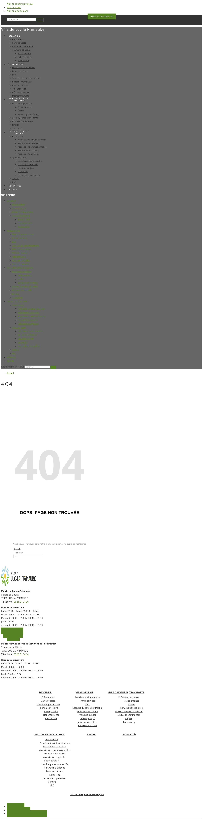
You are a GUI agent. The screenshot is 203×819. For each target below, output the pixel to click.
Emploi (15, 293)
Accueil (10, 373)
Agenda (10, 360)
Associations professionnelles (32, 316)
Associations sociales (28, 320)
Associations (18, 305)
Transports (17, 297)
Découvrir (11, 200)
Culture (15, 349)
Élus (14, 241)
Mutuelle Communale (22, 290)
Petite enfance (25, 275)
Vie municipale (13, 230)
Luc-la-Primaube (22, 29)
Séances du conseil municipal (25, 245)
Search (3, 19)
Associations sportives (28, 312)
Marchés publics (19, 252)
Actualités (11, 357)
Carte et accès (19, 208)
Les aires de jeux (26, 338)
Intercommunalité (20, 264)
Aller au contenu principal (20, 3)
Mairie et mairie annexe (23, 234)
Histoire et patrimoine (22, 212)
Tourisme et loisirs (21, 215)
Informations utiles (21, 260)
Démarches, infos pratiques (87, 794)
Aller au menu (14, 7)
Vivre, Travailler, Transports (20, 267)
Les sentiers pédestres (29, 346)
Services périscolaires (28, 282)
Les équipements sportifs (30, 331)
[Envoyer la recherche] (53, 367)
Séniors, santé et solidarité (25, 286)
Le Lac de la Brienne (27, 334)
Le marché (23, 342)
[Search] (40, 20)
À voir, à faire (24, 219)
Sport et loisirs (19, 327)
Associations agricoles (28, 323)
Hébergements (25, 223)
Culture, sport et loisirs (17, 301)
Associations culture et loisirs (31, 308)
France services (19, 238)
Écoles (21, 279)
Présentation (18, 204)
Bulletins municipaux (21, 249)
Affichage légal (19, 256)
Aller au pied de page (17, 10)
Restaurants (23, 226)
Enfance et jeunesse (21, 271)
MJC (14, 353)
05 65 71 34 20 (21, 601)
